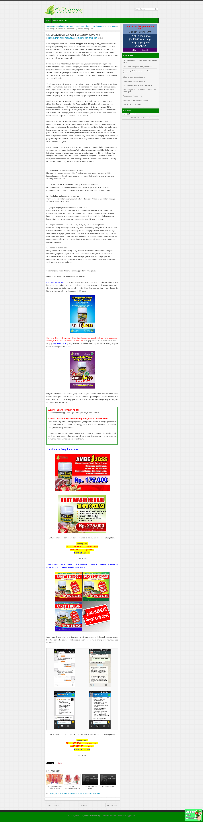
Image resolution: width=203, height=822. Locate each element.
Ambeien (54, 26)
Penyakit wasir (112, 26)
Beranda (84, 805)
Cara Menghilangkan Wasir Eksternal (137, 85)
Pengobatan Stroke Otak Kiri (134, 81)
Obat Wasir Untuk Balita (132, 104)
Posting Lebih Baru (54, 805)
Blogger (147, 117)
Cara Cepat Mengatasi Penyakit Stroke (137, 67)
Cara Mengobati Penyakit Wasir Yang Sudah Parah (140, 61)
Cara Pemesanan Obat (60, 20)
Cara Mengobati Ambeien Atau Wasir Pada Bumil (139, 72)
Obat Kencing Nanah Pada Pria (134, 77)
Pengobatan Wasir (98, 26)
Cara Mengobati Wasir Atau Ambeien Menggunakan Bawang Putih (73, 35)
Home (48, 20)
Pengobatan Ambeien (82, 26)
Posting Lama (112, 805)
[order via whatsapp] (193, 820)
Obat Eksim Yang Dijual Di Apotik (135, 100)
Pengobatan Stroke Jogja (132, 96)
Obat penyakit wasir (66, 26)
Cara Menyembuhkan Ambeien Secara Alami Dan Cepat (140, 91)
